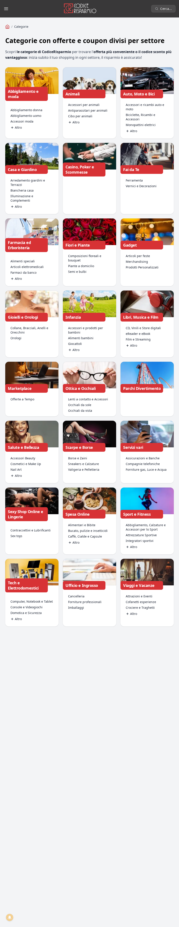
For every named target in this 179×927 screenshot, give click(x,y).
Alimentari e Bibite (81, 525)
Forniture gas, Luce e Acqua (146, 469)
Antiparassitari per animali (87, 110)
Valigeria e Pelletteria (83, 469)
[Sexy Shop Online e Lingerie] (26, 514)
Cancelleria (76, 596)
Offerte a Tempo (22, 399)
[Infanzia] (84, 317)
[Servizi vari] (141, 447)
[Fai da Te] (141, 169)
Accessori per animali (84, 105)
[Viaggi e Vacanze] (141, 585)
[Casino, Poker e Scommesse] (84, 169)
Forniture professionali (85, 602)
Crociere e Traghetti (140, 607)
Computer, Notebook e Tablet (31, 601)
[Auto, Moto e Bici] (141, 94)
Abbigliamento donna (26, 110)
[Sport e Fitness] (141, 514)
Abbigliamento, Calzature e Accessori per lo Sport (146, 527)
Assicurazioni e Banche (143, 458)
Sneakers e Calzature (83, 464)
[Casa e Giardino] (26, 169)
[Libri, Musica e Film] (141, 317)
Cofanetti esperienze (141, 602)
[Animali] (84, 94)
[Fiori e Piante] (84, 245)
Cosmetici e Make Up (25, 464)
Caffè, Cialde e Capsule (85, 536)
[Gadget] (141, 245)
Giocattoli (75, 344)
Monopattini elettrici (141, 125)
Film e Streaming (138, 339)
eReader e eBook (138, 334)
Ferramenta (134, 180)
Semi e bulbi (77, 272)
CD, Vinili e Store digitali (143, 328)
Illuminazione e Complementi (21, 198)
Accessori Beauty (22, 458)
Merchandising (137, 261)
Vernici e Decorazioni (141, 186)
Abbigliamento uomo (25, 116)
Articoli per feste (138, 256)
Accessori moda (21, 121)
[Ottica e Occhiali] (84, 388)
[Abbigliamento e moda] (26, 94)
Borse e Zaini (77, 458)
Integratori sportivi (139, 541)
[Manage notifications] (9, 917)
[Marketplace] (26, 388)
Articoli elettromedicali (27, 267)
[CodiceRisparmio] (7, 26)
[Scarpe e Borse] (84, 447)
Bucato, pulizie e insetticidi (88, 531)
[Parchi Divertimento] (141, 388)
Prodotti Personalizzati (142, 267)
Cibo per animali (80, 116)
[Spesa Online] (84, 514)
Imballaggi (76, 607)
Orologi (15, 338)
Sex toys (16, 536)
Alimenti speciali (22, 261)
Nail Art (16, 469)
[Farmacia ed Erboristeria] (26, 245)
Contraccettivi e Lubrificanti (30, 530)
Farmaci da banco (23, 272)
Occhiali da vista (80, 410)
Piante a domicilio (81, 266)
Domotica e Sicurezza (26, 613)
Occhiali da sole (79, 405)
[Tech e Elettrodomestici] (26, 585)
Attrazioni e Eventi (139, 596)
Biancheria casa (22, 190)
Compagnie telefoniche (143, 464)
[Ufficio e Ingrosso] (84, 585)
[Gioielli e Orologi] (26, 317)
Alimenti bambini (80, 338)
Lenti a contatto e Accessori (88, 399)
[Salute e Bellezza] (26, 447)
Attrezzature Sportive (141, 535)
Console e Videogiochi (26, 607)
